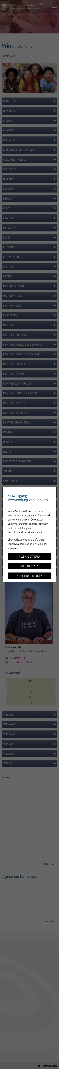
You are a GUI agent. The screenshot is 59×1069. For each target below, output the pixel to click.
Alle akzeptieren (29, 556)
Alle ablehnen (29, 566)
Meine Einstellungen (29, 576)
